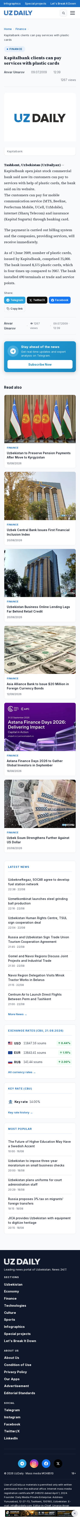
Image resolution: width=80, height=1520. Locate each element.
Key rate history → (20, 1112)
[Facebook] (46, 1463)
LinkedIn (11, 1438)
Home (8, 29)
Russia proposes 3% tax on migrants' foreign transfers (35, 1201)
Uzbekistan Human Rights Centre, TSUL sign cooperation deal (37, 920)
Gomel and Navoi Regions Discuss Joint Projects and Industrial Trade (38, 958)
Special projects (35, 3)
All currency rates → (22, 1072)
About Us (11, 1358)
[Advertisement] (40, 1513)
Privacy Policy (15, 1372)
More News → (17, 1014)
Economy (11, 1291)
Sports (9, 1319)
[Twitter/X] (58, 1463)
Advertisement (16, 1386)
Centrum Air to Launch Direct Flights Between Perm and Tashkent (35, 997)
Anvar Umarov (14, 72)
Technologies (15, 1305)
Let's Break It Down (63, 3)
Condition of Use (17, 1365)
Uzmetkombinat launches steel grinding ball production (38, 901)
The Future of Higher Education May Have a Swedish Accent (39, 1144)
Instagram (12, 1417)
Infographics (12, 3)
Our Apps (12, 1379)
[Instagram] (34, 1463)
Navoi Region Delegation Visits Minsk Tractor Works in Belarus (36, 977)
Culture (10, 1313)
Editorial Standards (19, 1393)
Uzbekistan (13, 1284)
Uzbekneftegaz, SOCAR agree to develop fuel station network (38, 882)
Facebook (61, 300)
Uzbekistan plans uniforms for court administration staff (35, 1182)
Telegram (16, 300)
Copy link (16, 308)
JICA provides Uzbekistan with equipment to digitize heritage (39, 1220)
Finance (21, 29)
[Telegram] (22, 1463)
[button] (63, 13)
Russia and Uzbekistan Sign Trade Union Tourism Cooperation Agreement (38, 939)
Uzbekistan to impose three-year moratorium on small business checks (36, 1163)
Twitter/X (39, 300)
